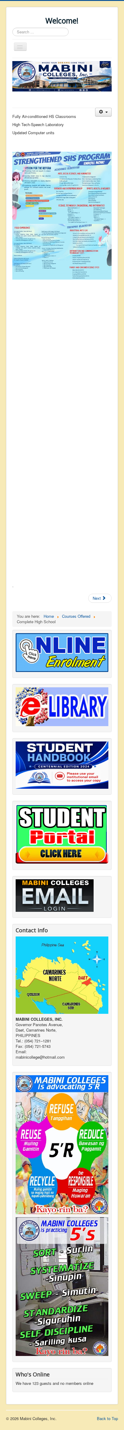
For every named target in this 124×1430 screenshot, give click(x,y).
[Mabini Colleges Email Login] (55, 895)
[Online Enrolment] (62, 652)
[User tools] (103, 112)
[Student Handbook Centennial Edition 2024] (62, 764)
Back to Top (107, 1418)
